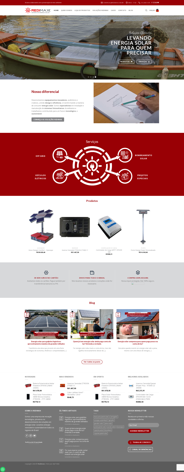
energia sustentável (100, 420)
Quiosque (120, 427)
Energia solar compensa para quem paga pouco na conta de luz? (138, 342)
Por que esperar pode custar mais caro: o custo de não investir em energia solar (76, 452)
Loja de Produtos (82, 10)
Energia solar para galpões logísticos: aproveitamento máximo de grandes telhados (46, 342)
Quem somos (66, 10)
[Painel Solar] (111, 39)
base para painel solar (101, 417)
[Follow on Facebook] (152, 2)
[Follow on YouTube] (158, 2)
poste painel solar (100, 427)
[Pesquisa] (146, 10)
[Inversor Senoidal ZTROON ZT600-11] (75, 226)
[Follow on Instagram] (154, 2)
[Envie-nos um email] (156, 2)
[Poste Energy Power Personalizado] (143, 226)
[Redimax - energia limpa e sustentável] (38, 10)
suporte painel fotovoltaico (102, 430)
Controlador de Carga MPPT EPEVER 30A (109, 251)
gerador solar (98, 423)
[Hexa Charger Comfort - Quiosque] (41, 226)
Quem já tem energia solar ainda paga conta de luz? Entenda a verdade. (92, 342)
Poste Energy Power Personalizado (143, 250)
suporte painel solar (100, 433)
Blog (131, 10)
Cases (113, 10)
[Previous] (6, 47)
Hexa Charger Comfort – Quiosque (41, 250)
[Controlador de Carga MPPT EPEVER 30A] (109, 226)
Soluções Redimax (101, 10)
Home (56, 10)
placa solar (108, 423)
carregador (113, 417)
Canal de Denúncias (142, 449)
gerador (111, 420)
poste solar (111, 427)
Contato (122, 10)
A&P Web (56, 464)
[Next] (178, 47)
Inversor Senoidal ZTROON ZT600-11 (75, 250)
